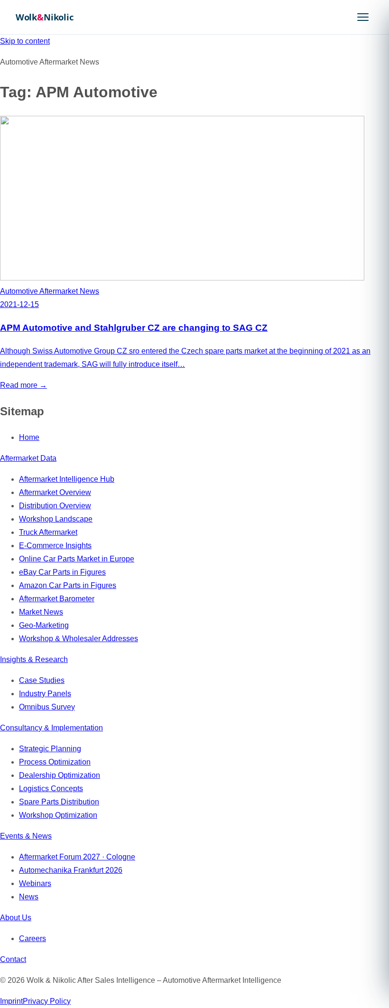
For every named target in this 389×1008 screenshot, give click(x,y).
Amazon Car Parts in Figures (67, 585)
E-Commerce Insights (55, 545)
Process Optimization (55, 762)
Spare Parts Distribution (59, 802)
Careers (32, 938)
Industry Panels (45, 694)
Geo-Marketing (44, 625)
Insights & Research (34, 659)
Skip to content (25, 41)
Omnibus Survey (47, 707)
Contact (13, 959)
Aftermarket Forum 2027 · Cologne (77, 857)
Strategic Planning (50, 749)
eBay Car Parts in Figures (62, 572)
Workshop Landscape (56, 519)
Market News (41, 612)
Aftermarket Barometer (56, 599)
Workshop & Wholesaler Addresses (78, 639)
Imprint (11, 1001)
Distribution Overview (55, 506)
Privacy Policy (47, 1001)
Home (29, 437)
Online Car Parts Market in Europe (76, 559)
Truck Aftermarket (48, 532)
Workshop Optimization (58, 815)
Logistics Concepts (51, 788)
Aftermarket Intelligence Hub (66, 479)
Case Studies (42, 680)
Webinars (35, 883)
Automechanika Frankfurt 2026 (70, 870)
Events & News (26, 836)
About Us (15, 918)
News (28, 897)
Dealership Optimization (59, 775)
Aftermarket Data (28, 458)
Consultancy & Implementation (51, 728)
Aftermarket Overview (55, 492)
